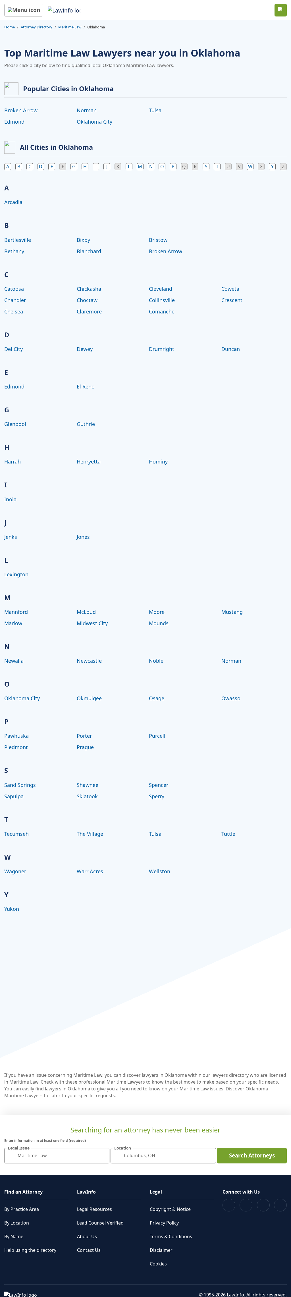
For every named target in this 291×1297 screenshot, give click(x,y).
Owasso (230, 698)
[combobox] (56, 1155)
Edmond (14, 121)
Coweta (230, 289)
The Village (90, 834)
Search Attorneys (252, 1155)
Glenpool (15, 424)
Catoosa (14, 289)
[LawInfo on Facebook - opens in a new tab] (229, 1205)
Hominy (158, 461)
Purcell (157, 736)
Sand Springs (20, 785)
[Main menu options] (23, 10)
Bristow (158, 240)
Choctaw (87, 300)
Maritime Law (69, 27)
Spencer (158, 785)
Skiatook (87, 796)
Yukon (11, 909)
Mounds (159, 623)
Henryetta (89, 461)
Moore (157, 612)
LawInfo (86, 1192)
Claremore (89, 311)
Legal (156, 1192)
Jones (83, 537)
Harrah (12, 461)
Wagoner (15, 871)
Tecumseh (16, 834)
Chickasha (89, 289)
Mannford (16, 612)
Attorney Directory (36, 27)
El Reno (86, 386)
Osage (156, 698)
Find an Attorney (23, 1192)
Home (9, 27)
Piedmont (16, 747)
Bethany (14, 251)
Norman (87, 110)
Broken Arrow (21, 110)
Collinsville (162, 300)
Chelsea (13, 311)
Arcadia (13, 202)
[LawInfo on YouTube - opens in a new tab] (263, 1205)
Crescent (231, 300)
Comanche (161, 311)
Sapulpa (14, 796)
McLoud (86, 612)
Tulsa (155, 110)
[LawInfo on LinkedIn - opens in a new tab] (280, 1205)
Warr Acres (90, 871)
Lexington (16, 574)
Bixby (83, 240)
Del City (13, 349)
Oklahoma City (94, 121)
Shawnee (87, 785)
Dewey (85, 349)
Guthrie (86, 424)
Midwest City (92, 623)
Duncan (230, 349)
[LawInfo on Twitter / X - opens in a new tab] (246, 1205)
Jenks (10, 537)
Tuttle (228, 834)
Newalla (14, 661)
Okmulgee (89, 698)
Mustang (232, 612)
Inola (10, 499)
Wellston (159, 871)
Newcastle (89, 661)
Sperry (156, 796)
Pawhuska (16, 736)
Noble (156, 661)
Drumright (161, 349)
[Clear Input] (102, 1155)
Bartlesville (17, 240)
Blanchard (89, 251)
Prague (85, 747)
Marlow (13, 623)
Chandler (15, 300)
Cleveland (160, 289)
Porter (84, 736)
